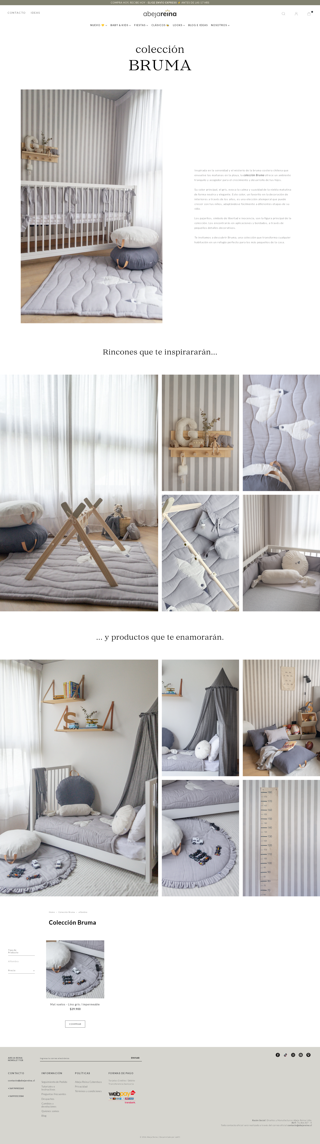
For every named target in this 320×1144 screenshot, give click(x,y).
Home (52, 912)
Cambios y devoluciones (48, 1105)
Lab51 (177, 1137)
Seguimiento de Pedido (54, 1081)
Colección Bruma (67, 912)
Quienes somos (50, 1111)
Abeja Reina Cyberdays (88, 1081)
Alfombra (13, 961)
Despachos (47, 1098)
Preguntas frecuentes (53, 1094)
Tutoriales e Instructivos (48, 1088)
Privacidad (81, 1086)
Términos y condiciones (88, 1091)
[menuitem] (99, 24)
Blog (43, 1115)
